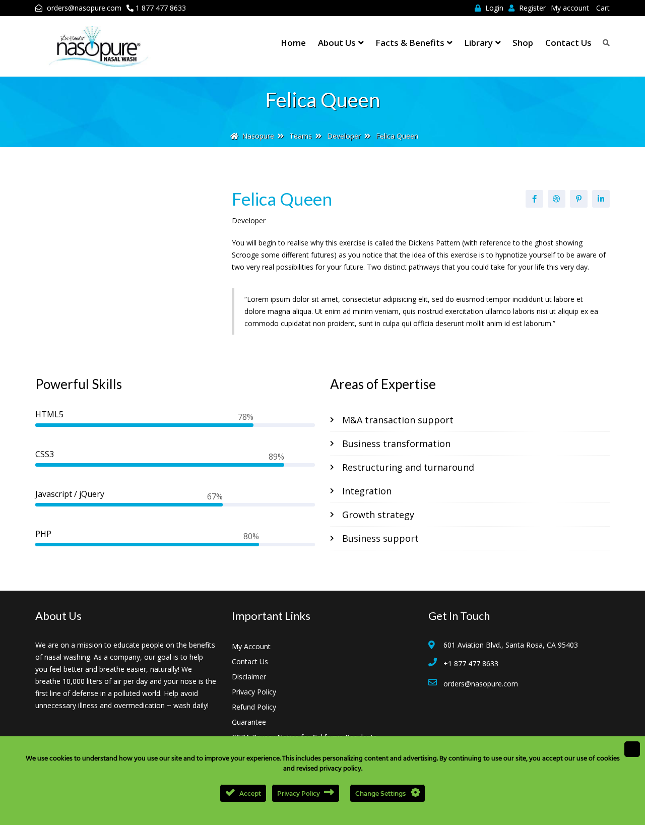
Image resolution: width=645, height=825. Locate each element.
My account (570, 8)
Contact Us (568, 42)
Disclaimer (249, 676)
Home (293, 42)
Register (531, 8)
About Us (337, 42)
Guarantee (249, 722)
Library (478, 42)
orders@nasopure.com (84, 8)
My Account (251, 646)
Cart (603, 8)
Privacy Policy (254, 691)
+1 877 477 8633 (470, 663)
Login (493, 8)
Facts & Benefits (409, 42)
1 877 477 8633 (161, 8)
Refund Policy (254, 707)
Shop (522, 42)
